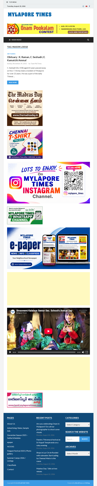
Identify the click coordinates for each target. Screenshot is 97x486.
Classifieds (11, 465)
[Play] (10, 352)
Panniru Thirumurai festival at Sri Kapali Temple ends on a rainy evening (48, 442)
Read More (13, 82)
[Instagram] (83, 6)
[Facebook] (89, 6)
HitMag (87, 483)
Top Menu (13, 2)
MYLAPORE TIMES (23, 483)
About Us (11, 424)
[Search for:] (77, 439)
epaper (10, 442)
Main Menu (16, 40)
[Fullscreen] (87, 352)
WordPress (78, 483)
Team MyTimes (36, 64)
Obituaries (11, 54)
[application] (48, 331)
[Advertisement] (48, 288)
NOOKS (10, 446)
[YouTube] (86, 6)
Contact (10, 469)
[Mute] (83, 352)
